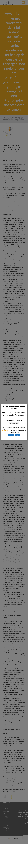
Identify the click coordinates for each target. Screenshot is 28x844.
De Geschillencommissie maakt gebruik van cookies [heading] (14, 407)
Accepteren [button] (10, 435)
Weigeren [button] (18, 435)
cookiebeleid (5, 430)
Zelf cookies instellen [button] (14, 423)
